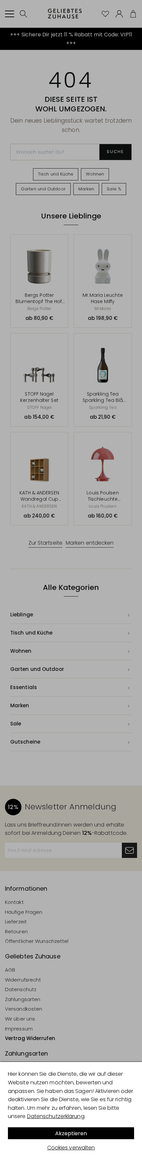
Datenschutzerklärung (56, 1116)
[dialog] (71, 1111)
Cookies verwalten (71, 1147)
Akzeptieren (71, 1133)
